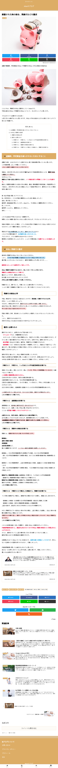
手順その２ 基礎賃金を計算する (22, 142)
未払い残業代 (37, 589)
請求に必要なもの (17, 137)
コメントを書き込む (29, 728)
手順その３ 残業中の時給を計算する (23, 145)
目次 (26, 127)
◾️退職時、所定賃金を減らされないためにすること (24, 130)
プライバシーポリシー (9, 749)
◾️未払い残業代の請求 (16, 132)
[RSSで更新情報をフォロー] (29, 614)
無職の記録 (21, 589)
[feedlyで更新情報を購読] (43, 610)
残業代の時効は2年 (17, 135)
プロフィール (6, 753)
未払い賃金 (45, 589)
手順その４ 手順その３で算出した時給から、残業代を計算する (30, 147)
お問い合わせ (6, 745)
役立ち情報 (5, 589)
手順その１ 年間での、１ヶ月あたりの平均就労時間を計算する (30, 140)
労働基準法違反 (29, 589)
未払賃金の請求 (13, 589)
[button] (53, 381)
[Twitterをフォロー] (15, 610)
